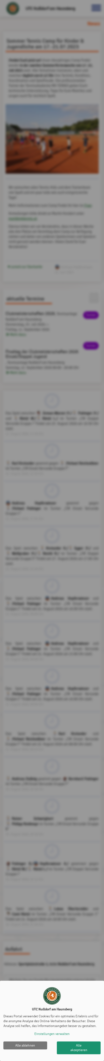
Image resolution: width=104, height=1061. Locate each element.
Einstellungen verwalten (52, 1034)
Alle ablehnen (25, 1045)
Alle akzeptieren (78, 1048)
